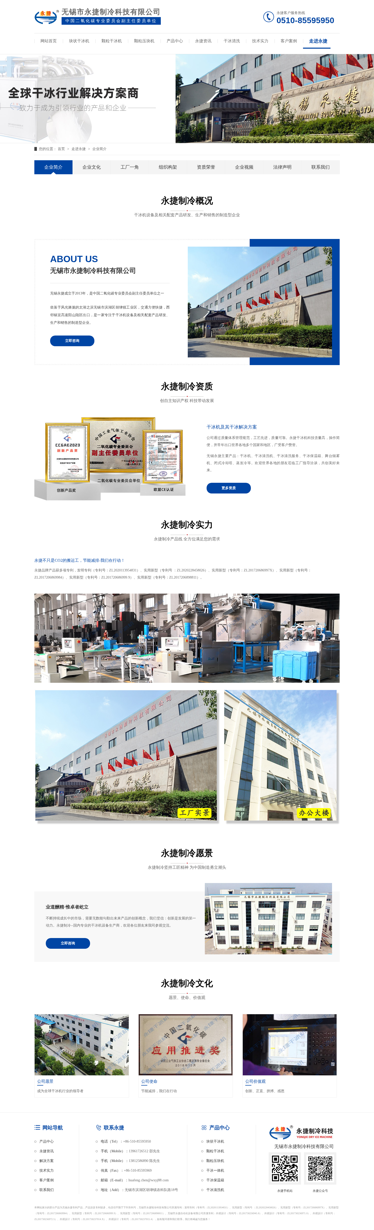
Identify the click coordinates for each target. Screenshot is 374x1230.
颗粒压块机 (144, 41)
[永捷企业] (260, 303)
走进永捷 (318, 41)
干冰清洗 (232, 41)
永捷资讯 (203, 41)
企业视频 (244, 167)
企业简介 (99, 149)
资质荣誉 (206, 167)
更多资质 (229, 488)
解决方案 (46, 1161)
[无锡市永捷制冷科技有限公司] (46, 18)
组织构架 (168, 167)
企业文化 (91, 167)
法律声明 (282, 167)
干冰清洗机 (215, 1190)
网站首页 (48, 41)
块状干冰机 (79, 41)
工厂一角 (130, 167)
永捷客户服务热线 (305, 18)
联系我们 (320, 167)
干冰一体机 (215, 1170)
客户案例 (289, 41)
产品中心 (175, 41)
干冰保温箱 (215, 1180)
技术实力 (260, 41)
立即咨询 (72, 341)
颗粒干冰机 (112, 41)
